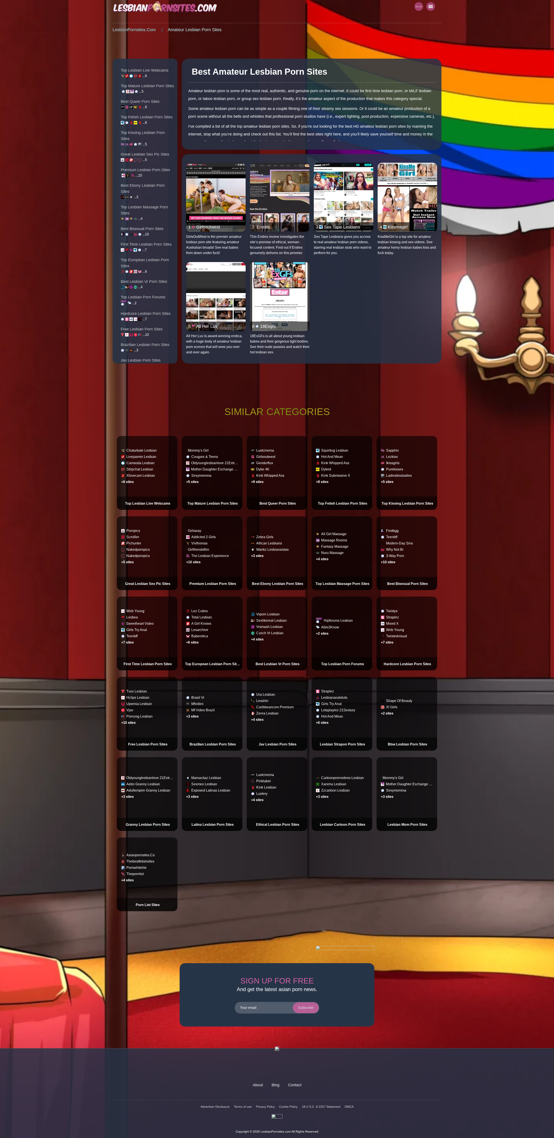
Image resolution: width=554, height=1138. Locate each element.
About (258, 1085)
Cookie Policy (288, 1106)
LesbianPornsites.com (134, 29)
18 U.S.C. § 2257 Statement (321, 1106)
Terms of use (243, 1106)
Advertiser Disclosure (215, 1106)
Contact (294, 1085)
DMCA (349, 1106)
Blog (275, 1085)
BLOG (419, 6)
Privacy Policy (265, 1106)
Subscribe (306, 1007)
